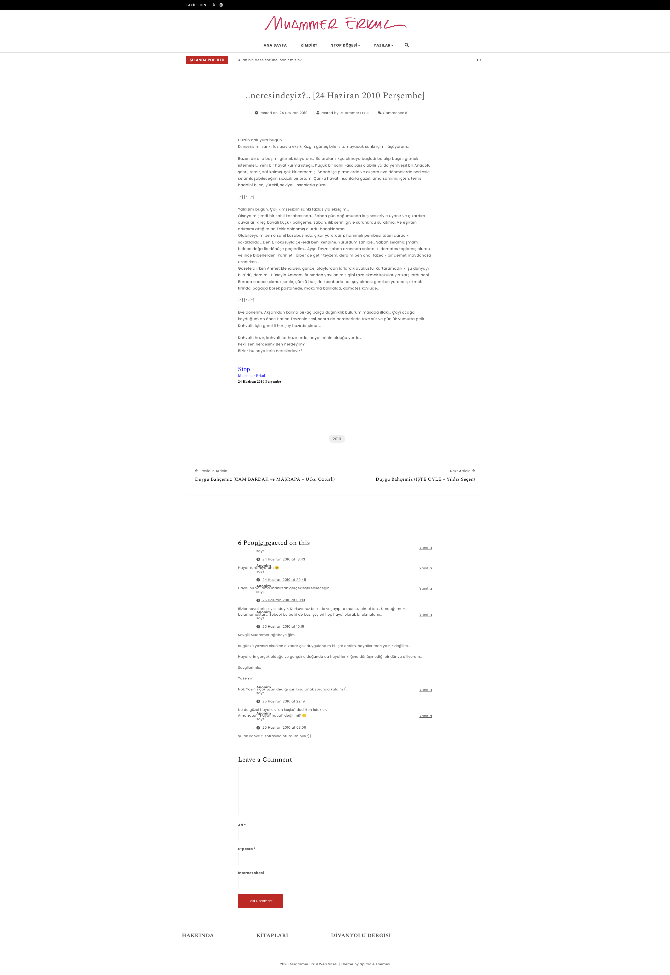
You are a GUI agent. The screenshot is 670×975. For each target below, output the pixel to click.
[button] (478, 60)
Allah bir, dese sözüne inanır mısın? (270, 60)
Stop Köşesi (344, 45)
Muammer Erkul (354, 112)
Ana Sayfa (275, 45)
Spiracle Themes (375, 964)
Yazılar (382, 45)
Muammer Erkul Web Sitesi (314, 964)
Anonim (263, 612)
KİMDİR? (309, 45)
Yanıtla (425, 547)
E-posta (247, 848)
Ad (242, 825)
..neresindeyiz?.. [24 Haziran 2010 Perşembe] (334, 96)
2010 (337, 438)
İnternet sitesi (251, 872)
